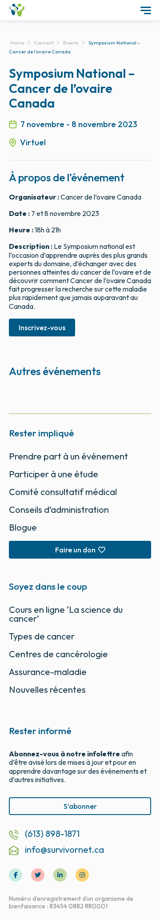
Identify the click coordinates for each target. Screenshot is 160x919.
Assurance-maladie (48, 671)
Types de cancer (42, 636)
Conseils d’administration (59, 509)
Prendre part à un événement (68, 456)
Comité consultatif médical (63, 491)
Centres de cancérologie (58, 653)
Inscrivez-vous (42, 327)
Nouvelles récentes (47, 689)
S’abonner (80, 806)
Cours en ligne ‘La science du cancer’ (66, 614)
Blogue (23, 527)
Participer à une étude (53, 473)
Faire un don (75, 549)
